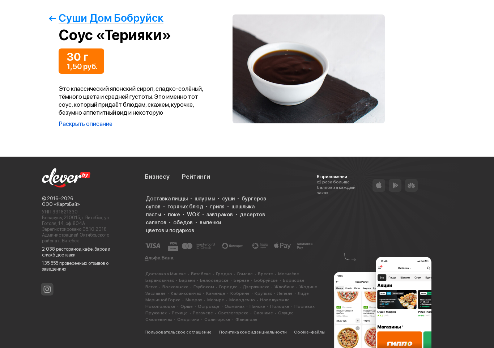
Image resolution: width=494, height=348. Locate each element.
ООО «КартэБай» (61, 204)
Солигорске (217, 319)
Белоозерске (214, 280)
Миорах (194, 299)
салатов (156, 222)
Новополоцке (160, 306)
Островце (209, 306)
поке (174, 214)
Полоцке (279, 306)
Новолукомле (275, 299)
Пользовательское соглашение (178, 332)
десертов (252, 214)
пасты (153, 214)
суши (228, 198)
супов (153, 206)
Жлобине (284, 286)
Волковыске (175, 286)
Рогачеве (203, 312)
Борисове (294, 280)
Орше (186, 306)
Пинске (257, 306)
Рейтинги (196, 176)
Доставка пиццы (167, 198)
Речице (180, 312)
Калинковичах (186, 293)
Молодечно (242, 299)
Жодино (308, 286)
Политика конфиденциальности (253, 332)
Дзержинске (256, 286)
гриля (217, 206)
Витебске (201, 273)
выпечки (210, 222)
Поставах (304, 306)
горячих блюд (185, 206)
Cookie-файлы (309, 332)
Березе (241, 280)
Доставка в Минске (165, 273)
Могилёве (288, 273)
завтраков (219, 214)
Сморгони (188, 319)
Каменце (215, 293)
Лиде (303, 293)
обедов (183, 222)
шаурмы (205, 198)
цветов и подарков (170, 230)
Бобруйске (266, 280)
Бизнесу (157, 176)
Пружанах (156, 312)
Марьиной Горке (162, 299)
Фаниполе (246, 319)
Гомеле (245, 273)
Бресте (265, 273)
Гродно (224, 273)
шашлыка (243, 206)
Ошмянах (234, 306)
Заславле (155, 293)
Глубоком (203, 286)
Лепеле (285, 293)
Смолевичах (158, 319)
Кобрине (240, 293)
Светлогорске (233, 312)
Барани (187, 280)
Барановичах (159, 280)
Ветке (151, 286)
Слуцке (286, 312)
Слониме (263, 312)
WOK (193, 214)
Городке (228, 286)
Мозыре (215, 299)
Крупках (263, 293)
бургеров (254, 198)
